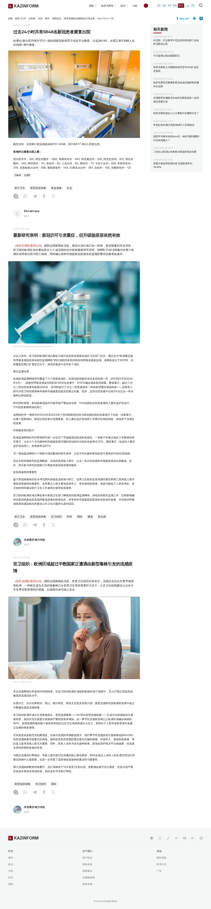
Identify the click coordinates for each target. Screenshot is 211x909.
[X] (53, 196)
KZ (159, 5)
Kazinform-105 (105, 18)
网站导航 (161, 857)
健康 (90, 516)
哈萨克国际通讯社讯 (28, 245)
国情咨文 (56, 18)
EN (175, 5)
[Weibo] (176, 838)
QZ (164, 5)
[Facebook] (44, 196)
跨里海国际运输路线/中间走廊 (79, 18)
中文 (181, 5)
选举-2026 (20, 18)
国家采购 (87, 884)
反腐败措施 (88, 877)
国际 (79, 516)
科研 (69, 516)
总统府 (32, 18)
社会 (69, 188)
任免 (40, 18)
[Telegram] (34, 196)
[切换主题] (148, 5)
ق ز (187, 5)
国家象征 (87, 870)
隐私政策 (87, 864)
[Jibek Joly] (184, 18)
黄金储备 (56, 188)
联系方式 (161, 864)
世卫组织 (56, 516)
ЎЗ (192, 5)
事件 (47, 18)
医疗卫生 (20, 188)
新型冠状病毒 (38, 188)
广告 (159, 870)
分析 (135, 5)
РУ (169, 5)
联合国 (102, 516)
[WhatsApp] (25, 196)
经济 (10, 877)
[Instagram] (15, 196)
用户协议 (87, 857)
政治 (10, 864)
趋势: (10, 18)
